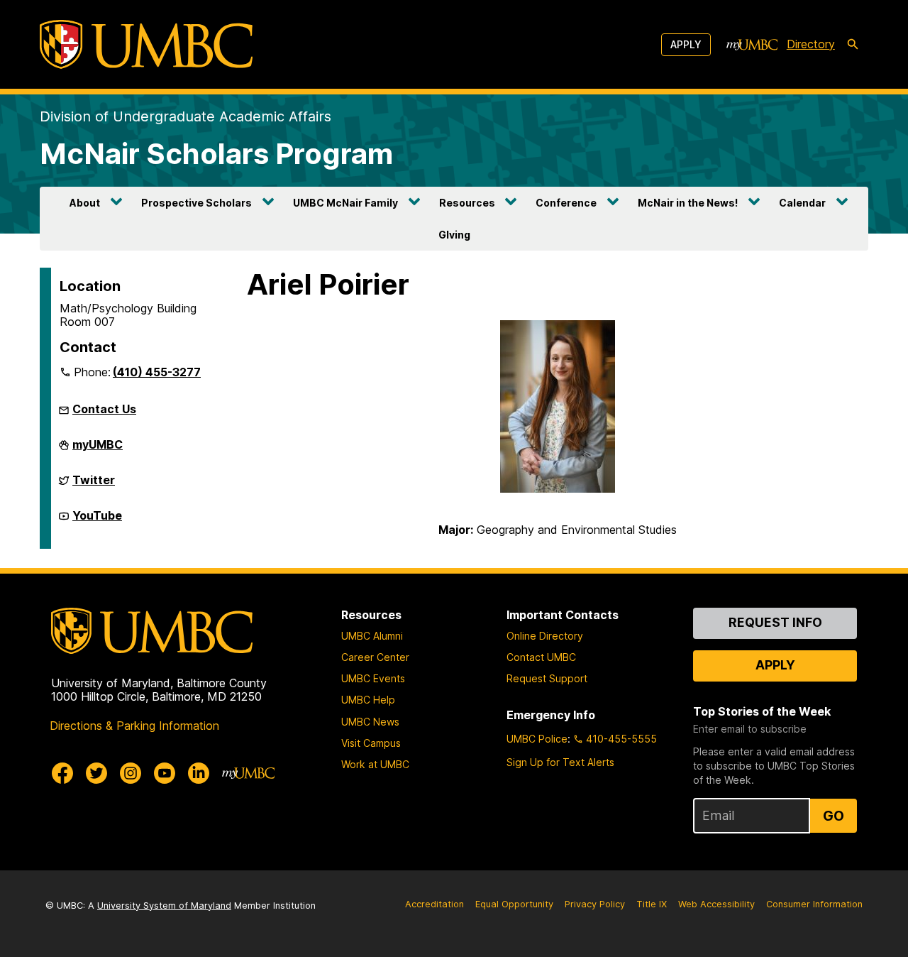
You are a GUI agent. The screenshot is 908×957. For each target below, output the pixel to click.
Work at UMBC (375, 764)
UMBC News (370, 722)
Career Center (375, 657)
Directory (811, 44)
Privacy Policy (595, 904)
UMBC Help (368, 700)
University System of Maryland (164, 905)
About (85, 203)
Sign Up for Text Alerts (560, 762)
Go (833, 815)
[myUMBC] (752, 44)
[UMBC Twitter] (96, 773)
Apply (686, 44)
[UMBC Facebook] (62, 773)
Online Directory (544, 636)
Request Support (546, 678)
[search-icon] (852, 44)
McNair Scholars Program (216, 153)
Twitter (93, 485)
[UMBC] (146, 44)
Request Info (775, 622)
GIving (454, 235)
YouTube (97, 521)
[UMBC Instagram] (130, 773)
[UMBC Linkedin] (198, 773)
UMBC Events (373, 678)
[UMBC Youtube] (164, 773)
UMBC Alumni (372, 636)
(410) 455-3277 (157, 372)
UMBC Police (537, 739)
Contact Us (104, 409)
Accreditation (434, 904)
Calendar (802, 203)
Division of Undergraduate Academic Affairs (185, 116)
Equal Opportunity (514, 904)
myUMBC (97, 450)
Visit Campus (371, 743)
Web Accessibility (716, 904)
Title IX (651, 904)
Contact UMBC (541, 657)
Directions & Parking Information (134, 725)
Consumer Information (814, 904)
